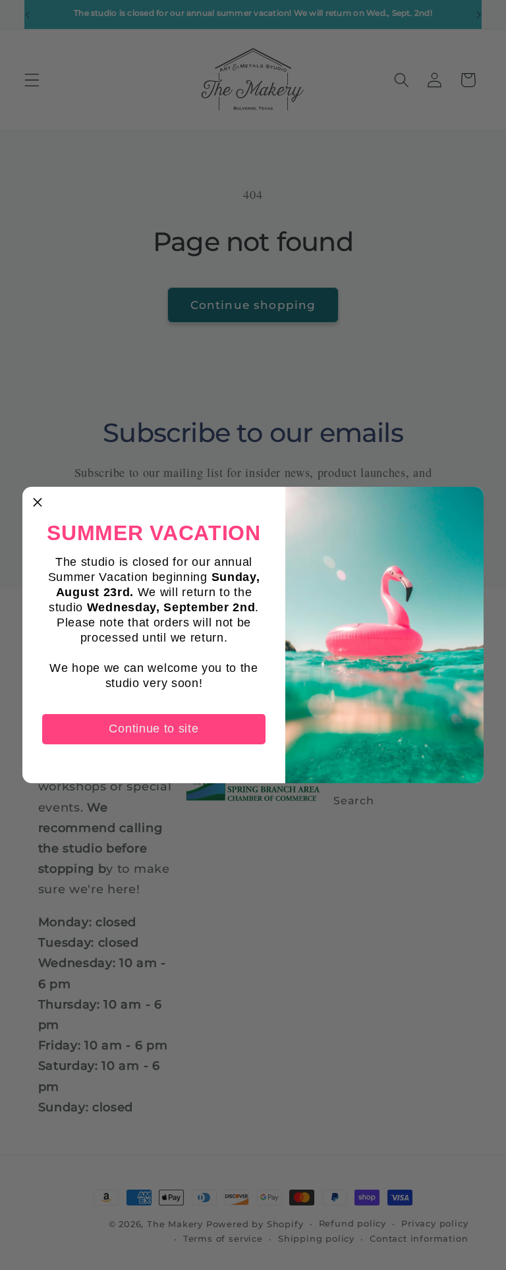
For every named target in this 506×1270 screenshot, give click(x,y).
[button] (37, 502)
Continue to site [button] (153, 728)
